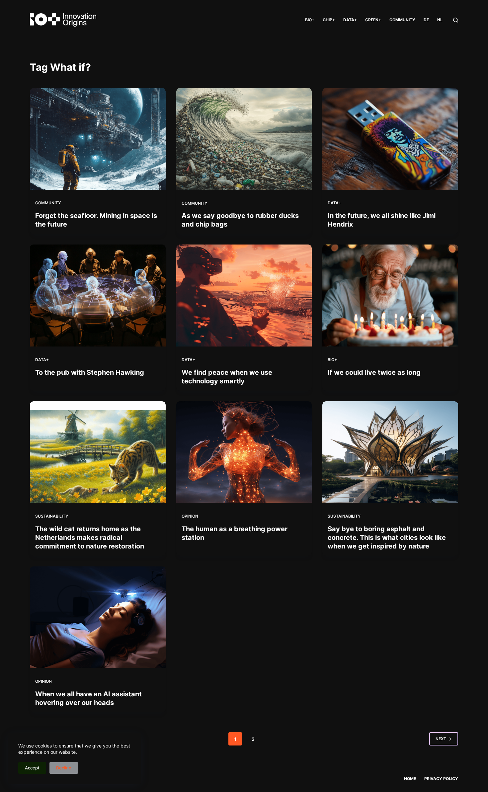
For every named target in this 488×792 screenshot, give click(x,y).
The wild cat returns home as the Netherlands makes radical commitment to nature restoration (89, 537)
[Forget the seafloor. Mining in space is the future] (98, 139)
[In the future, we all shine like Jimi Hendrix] (390, 139)
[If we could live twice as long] (390, 295)
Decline (63, 767)
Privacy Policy (441, 778)
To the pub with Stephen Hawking (89, 372)
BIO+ (309, 19)
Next (441, 738)
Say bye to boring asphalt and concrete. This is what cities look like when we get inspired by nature (387, 537)
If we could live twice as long (374, 372)
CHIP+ (329, 19)
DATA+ (350, 19)
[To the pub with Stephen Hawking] (98, 295)
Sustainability (51, 516)
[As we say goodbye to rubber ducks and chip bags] (244, 139)
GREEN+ (373, 19)
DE (426, 19)
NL (440, 19)
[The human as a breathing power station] (244, 452)
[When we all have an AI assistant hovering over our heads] (98, 617)
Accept (32, 767)
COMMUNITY (402, 19)
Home (410, 778)
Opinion (190, 516)
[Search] (455, 20)
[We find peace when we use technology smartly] (244, 295)
